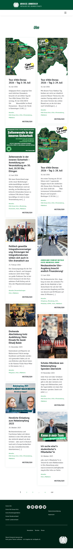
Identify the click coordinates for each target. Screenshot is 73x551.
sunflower (19, 539)
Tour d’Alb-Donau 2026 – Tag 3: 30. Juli (19, 81)
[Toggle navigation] (65, 12)
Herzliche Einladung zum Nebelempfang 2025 (19, 420)
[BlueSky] (44, 507)
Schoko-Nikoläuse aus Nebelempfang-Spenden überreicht (52, 365)
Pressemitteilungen (20, 290)
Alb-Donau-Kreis (14, 115)
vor (52, 492)
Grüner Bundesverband (12, 516)
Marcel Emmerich (29, 3)
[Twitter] (28, 507)
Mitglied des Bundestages (31, 6)
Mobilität (44, 303)
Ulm (21, 115)
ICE (57, 301)
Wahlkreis (12, 117)
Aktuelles (11, 112)
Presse (43, 530)
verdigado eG (36, 539)
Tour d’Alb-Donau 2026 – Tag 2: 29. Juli (51, 81)
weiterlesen (27, 121)
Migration (12, 372)
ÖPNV (49, 303)
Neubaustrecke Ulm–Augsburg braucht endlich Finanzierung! (52, 268)
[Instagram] (36, 507)
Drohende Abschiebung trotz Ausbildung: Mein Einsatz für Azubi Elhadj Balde (18, 337)
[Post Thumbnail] (20, 56)
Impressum (51, 514)
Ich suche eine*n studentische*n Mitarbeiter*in (49, 449)
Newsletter (30, 530)
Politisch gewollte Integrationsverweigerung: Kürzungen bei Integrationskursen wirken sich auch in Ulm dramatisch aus (20, 253)
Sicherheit (12, 208)
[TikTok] (40, 507)
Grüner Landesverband (12, 519)
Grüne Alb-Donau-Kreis (12, 509)
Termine (37, 530)
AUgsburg (44, 301)
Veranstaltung (28, 115)
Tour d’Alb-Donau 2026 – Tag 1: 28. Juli (51, 169)
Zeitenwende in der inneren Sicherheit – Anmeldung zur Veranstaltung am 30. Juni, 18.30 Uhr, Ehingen (19, 164)
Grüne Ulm (9, 506)
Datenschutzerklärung (54, 511)
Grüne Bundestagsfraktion (13, 513)
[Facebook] (32, 507)
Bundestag (23, 206)
